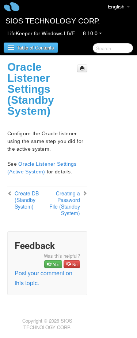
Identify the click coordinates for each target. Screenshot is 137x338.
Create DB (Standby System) (27, 200)
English (117, 7)
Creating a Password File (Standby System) (64, 203)
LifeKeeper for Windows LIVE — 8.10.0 (53, 33)
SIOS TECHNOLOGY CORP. (52, 21)
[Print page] (82, 68)
